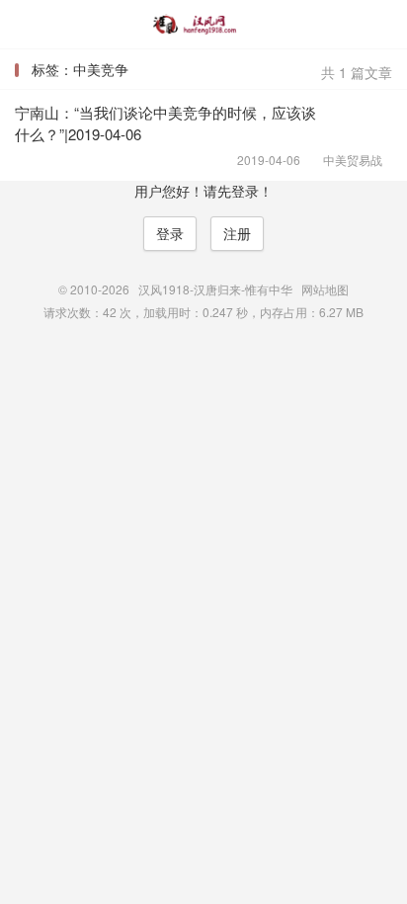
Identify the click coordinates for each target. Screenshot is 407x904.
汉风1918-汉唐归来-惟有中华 (203, 25)
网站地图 (325, 289)
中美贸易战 (346, 159)
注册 (237, 233)
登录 (170, 233)
